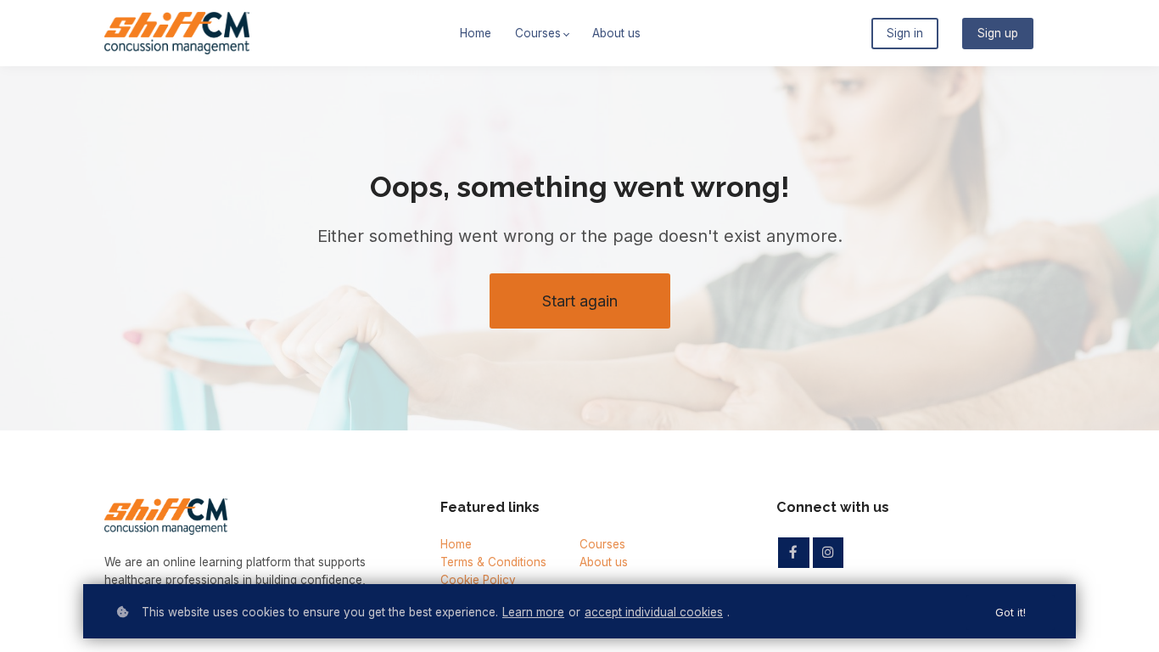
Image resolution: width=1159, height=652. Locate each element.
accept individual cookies (654, 612)
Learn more (533, 612)
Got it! (1010, 612)
